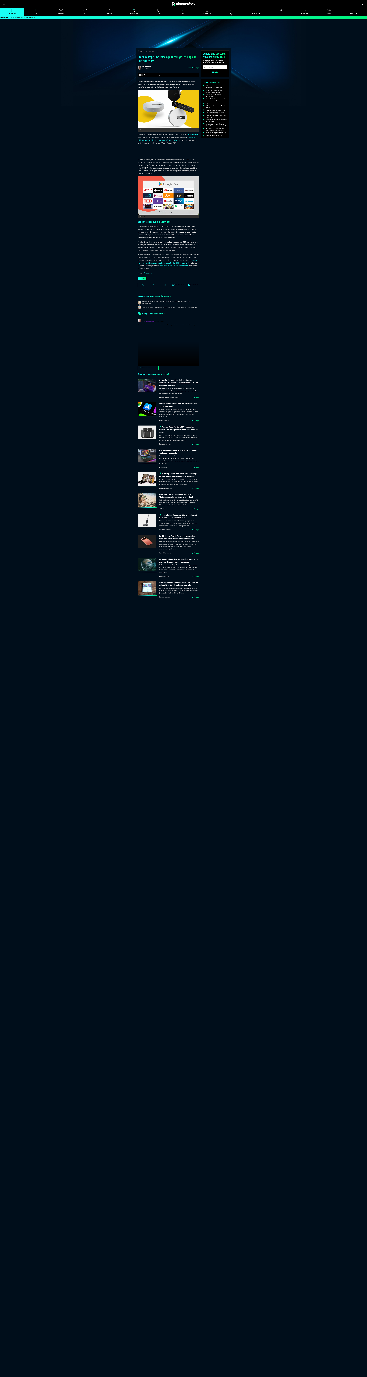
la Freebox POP (193, 134)
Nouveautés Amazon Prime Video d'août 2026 (216, 116)
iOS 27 (208, 103)
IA (280, 13)
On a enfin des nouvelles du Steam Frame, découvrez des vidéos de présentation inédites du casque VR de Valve (178, 383)
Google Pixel (162, 553)
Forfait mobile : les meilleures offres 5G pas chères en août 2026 (216, 125)
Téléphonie (12, 13)
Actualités (305, 13)
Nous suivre (194, 285)
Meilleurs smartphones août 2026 (216, 133)
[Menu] (4, 4)
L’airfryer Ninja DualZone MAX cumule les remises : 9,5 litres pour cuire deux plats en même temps (178, 429)
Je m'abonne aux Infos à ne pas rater (154, 75)
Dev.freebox (148, 273)
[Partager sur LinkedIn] (165, 285)
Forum (329, 13)
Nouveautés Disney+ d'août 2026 (216, 113)
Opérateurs (152, 51)
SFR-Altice (32, 18)
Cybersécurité (207, 13)
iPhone (161, 421)
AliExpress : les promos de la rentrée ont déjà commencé (214, 87)
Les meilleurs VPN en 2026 (214, 135)
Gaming (61, 13)
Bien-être (353, 13)
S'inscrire (215, 72)
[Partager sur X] (143, 285)
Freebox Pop (142, 279)
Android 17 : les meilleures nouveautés (213, 95)
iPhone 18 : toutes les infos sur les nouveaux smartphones (216, 100)
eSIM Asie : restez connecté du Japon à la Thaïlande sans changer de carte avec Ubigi (176, 496)
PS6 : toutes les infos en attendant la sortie (216, 107)
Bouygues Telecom (14, 18)
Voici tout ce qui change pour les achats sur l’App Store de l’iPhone (178, 405)
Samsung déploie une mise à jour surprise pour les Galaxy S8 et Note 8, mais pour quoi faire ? (178, 584)
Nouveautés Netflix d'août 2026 (215, 110)
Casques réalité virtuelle (166, 397)
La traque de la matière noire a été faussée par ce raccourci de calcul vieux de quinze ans (178, 560)
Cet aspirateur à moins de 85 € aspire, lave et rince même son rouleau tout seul (178, 516)
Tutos (158, 13)
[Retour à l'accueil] (183, 4)
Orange (26, 18)
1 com (189, 68)
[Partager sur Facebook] (154, 285)
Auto (85, 13)
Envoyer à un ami (179, 285)
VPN (182, 13)
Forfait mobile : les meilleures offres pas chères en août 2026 (215, 129)
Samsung (161, 597)
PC (36, 13)
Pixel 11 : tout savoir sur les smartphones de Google (214, 91)
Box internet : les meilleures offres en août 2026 (216, 120)
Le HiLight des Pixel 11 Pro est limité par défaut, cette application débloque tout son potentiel (177, 537)
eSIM (231, 14)
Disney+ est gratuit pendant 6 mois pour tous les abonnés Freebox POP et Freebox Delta (167, 261)
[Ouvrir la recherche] (363, 4)
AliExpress (162, 530)
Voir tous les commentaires (148, 368)
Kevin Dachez (146, 66)
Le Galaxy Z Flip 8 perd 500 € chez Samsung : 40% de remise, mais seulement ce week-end (178, 475)
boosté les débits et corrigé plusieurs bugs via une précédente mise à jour (166, 139)
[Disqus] (168, 342)
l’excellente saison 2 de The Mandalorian (173, 265)
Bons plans (134, 13)
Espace (109, 13)
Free (22, 18)
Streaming (256, 13)
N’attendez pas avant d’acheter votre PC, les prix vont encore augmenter (178, 451)
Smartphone (162, 488)
